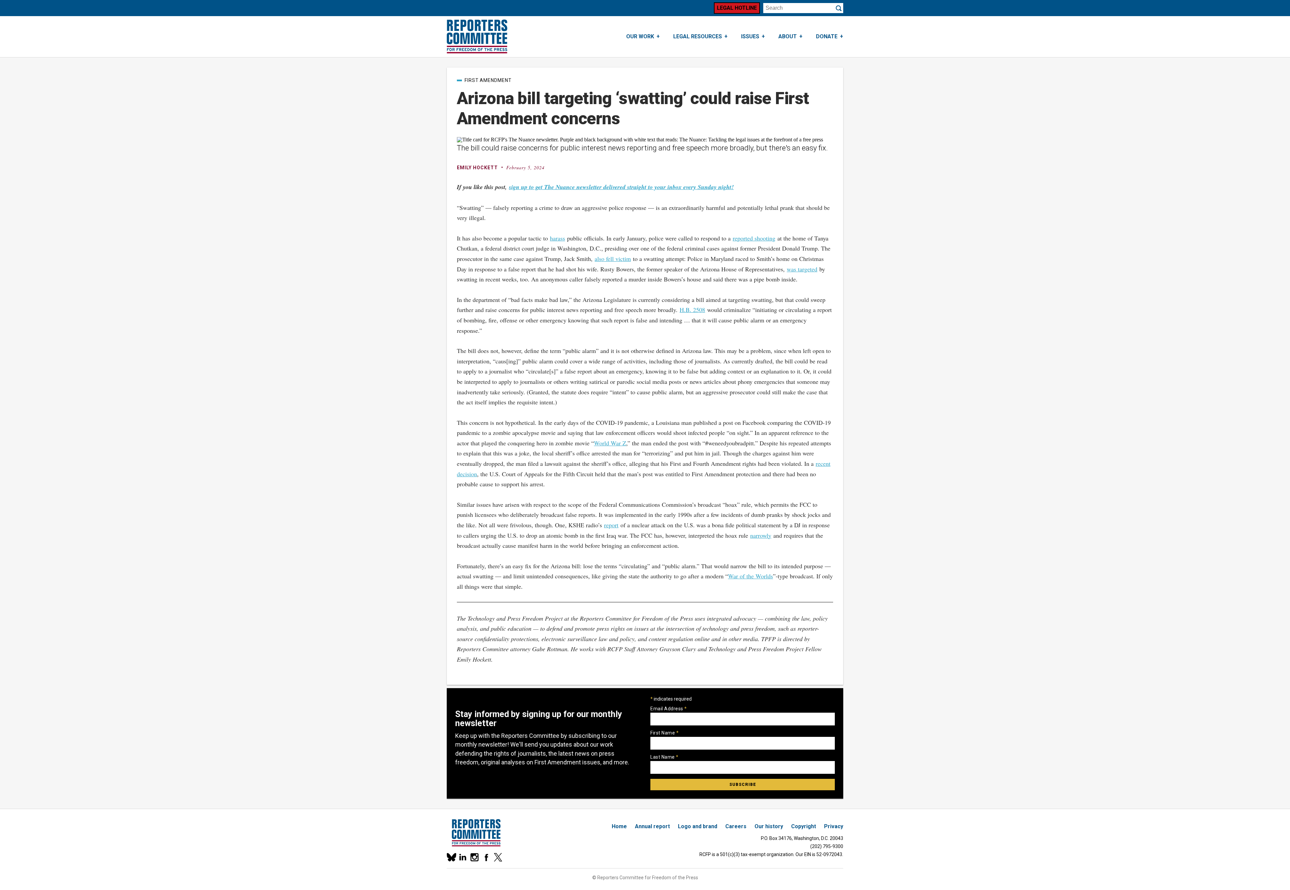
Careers (735, 826)
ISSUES (750, 36)
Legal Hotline (737, 8)
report (611, 525)
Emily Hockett (477, 167)
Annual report (652, 826)
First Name (664, 732)
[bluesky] (451, 857)
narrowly (760, 535)
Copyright (803, 826)
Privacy (833, 826)
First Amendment (488, 80)
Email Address (668, 708)
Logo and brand (697, 826)
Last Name (664, 757)
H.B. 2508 (692, 310)
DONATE (826, 36)
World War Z (610, 443)
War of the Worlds (750, 576)
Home (619, 826)
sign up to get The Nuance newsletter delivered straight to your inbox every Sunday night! (621, 187)
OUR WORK (640, 36)
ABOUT (787, 36)
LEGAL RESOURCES (697, 36)
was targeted (802, 269)
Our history (769, 826)
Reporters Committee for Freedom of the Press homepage (477, 36)
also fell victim (613, 259)
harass (557, 238)
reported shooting (754, 238)
